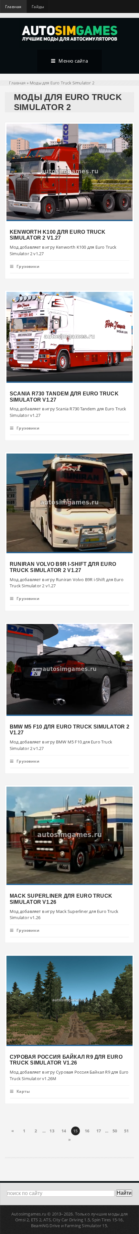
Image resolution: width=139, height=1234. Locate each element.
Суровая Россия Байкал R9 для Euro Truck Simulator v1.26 (66, 1060)
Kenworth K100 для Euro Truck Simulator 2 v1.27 (58, 235)
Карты (23, 1091)
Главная (13, 6)
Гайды (38, 6)
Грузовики (27, 266)
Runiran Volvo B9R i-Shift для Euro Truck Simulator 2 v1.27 (63, 567)
